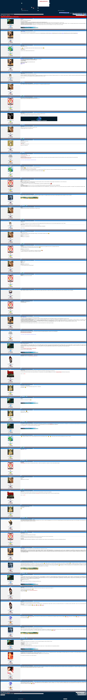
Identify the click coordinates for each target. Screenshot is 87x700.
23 (11, 14)
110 (33, 139)
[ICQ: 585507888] (23, 95)
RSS (65, 10)
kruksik (10, 112)
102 (33, 30)
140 (32, 547)
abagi (10, 72)
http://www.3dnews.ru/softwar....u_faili (25, 155)
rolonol (10, 461)
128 (33, 384)
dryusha (10, 194)
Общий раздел (4, 15)
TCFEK (10, 139)
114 (34, 194)
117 (34, 231)
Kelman (10, 18)
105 (33, 72)
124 (33, 330)
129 (33, 397)
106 (33, 83)
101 (33, 18)
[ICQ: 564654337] (26, 205)
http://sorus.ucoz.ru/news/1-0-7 (33, 590)
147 (33, 639)
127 (33, 369)
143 (33, 586)
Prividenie (10, 83)
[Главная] (32, 7)
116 (34, 220)
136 (33, 490)
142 (33, 574)
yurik (10, 153)
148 (33, 651)
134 (33, 461)
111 (33, 153)
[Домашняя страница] (23, 124)
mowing (10, 651)
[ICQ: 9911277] (26, 396)
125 (33, 342)
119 (34, 260)
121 (34, 289)
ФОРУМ (31, 349)
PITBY (10, 586)
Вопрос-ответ (8, 15)
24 (12, 14)
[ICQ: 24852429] (23, 447)
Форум (1, 15)
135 (33, 476)
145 (33, 615)
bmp (10, 369)
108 (33, 112)
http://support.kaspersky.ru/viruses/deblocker (26, 332)
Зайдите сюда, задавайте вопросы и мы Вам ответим (16, 15)
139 (32, 532)
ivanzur (10, 384)
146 (33, 626)
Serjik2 (10, 615)
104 (33, 58)
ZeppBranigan (10, 289)
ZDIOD (10, 30)
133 (33, 448)
